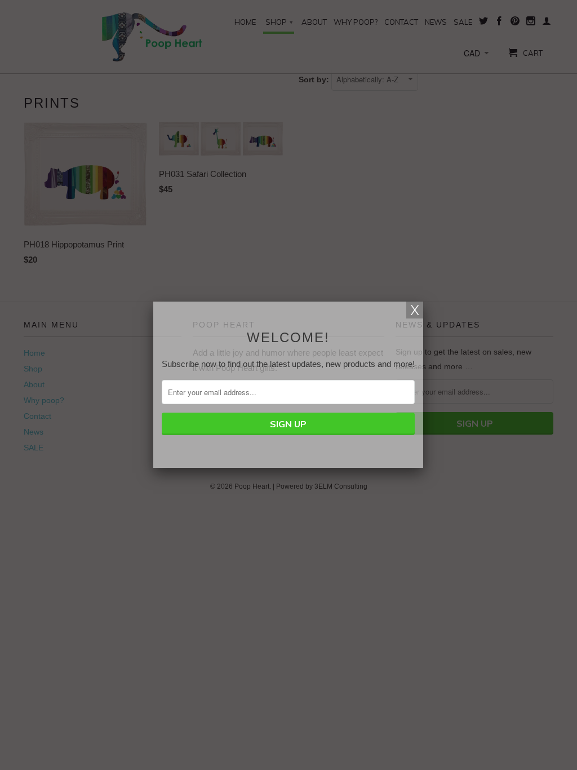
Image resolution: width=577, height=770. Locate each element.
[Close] (414, 310)
